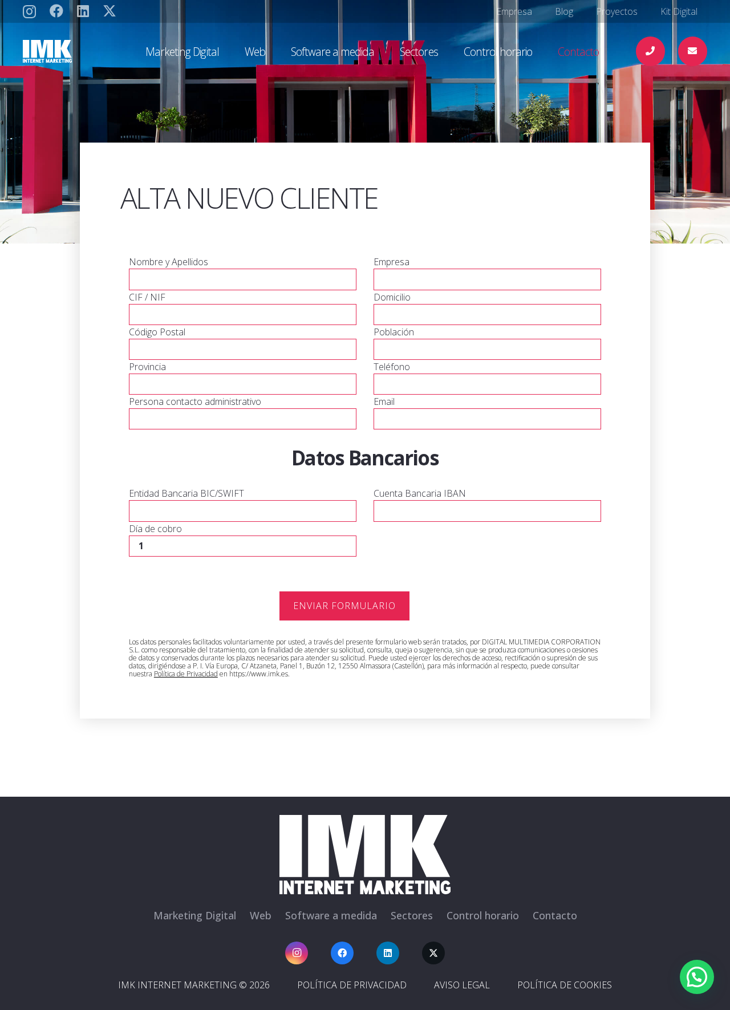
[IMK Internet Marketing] (80, 51)
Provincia (147, 366)
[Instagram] (29, 11)
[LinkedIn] (83, 11)
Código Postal (157, 332)
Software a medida (331, 915)
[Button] (650, 51)
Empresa (391, 261)
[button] (228, 51)
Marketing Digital (194, 915)
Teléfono (392, 366)
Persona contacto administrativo (195, 401)
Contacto (555, 915)
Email (384, 401)
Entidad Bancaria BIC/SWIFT (186, 493)
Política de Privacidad (186, 674)
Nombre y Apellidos (168, 261)
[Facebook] (56, 11)
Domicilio (392, 297)
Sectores (412, 915)
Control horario (483, 915)
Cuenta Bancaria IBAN (420, 493)
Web (260, 915)
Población (394, 332)
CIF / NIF (147, 297)
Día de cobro (155, 528)
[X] (109, 11)
